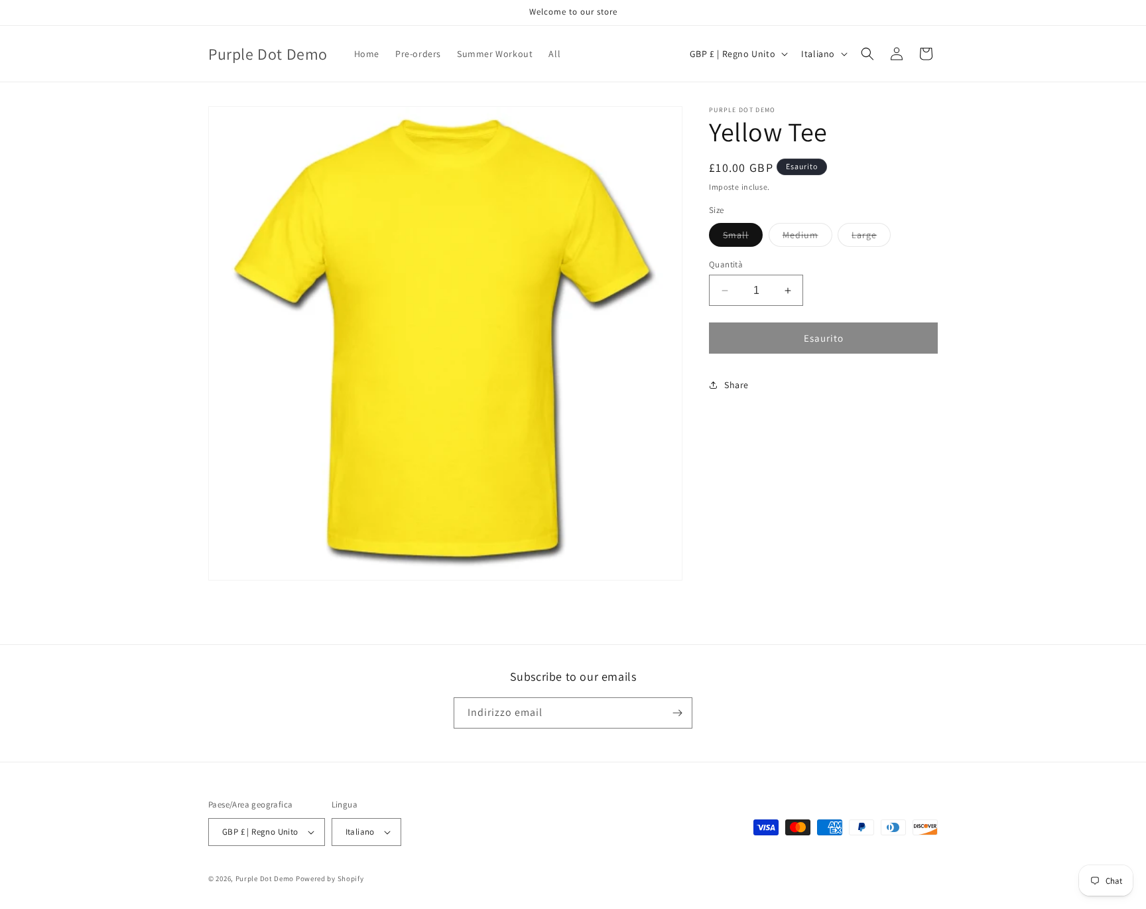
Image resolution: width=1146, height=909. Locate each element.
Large (871, 237)
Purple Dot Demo (264, 878)
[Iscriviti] (677, 713)
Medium (807, 237)
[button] (867, 53)
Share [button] (736, 385)
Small (743, 237)
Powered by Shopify (330, 878)
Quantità (726, 264)
